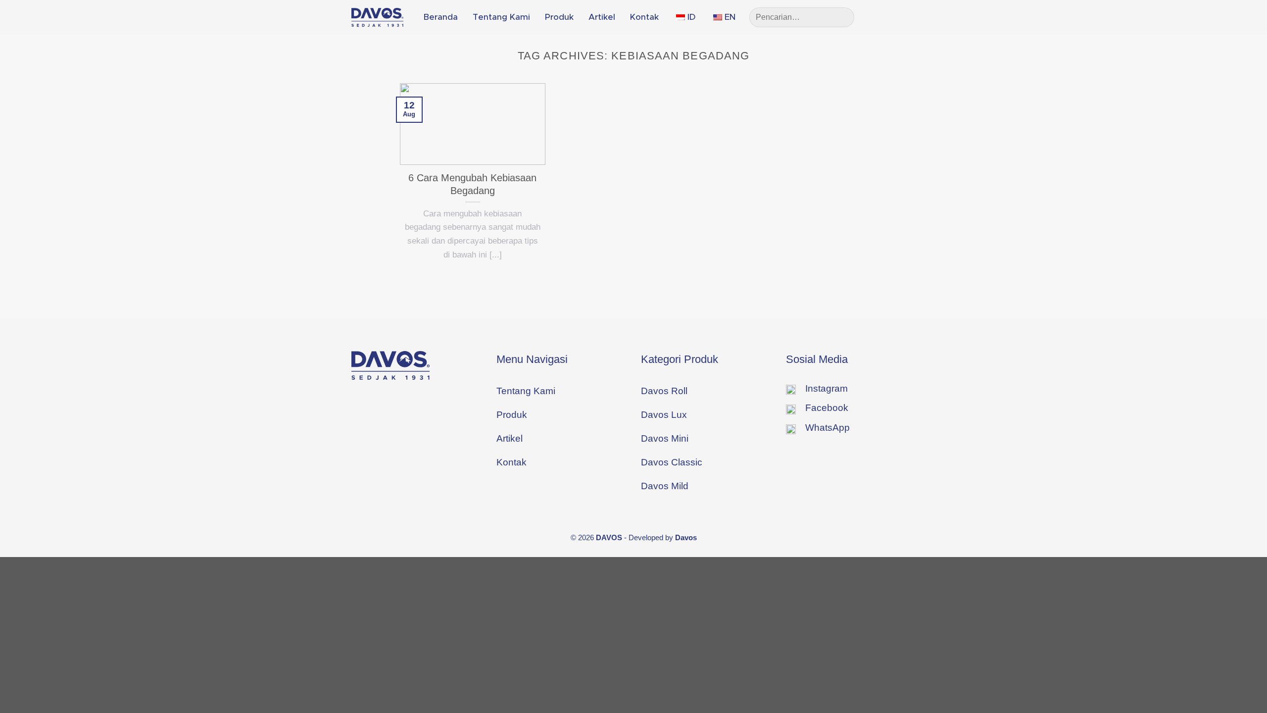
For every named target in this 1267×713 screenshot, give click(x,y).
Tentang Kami (501, 17)
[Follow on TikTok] (908, 16)
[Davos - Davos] (377, 17)
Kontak (644, 17)
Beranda (441, 17)
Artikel (601, 17)
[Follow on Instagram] (892, 16)
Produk (559, 17)
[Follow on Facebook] (877, 16)
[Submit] (842, 17)
